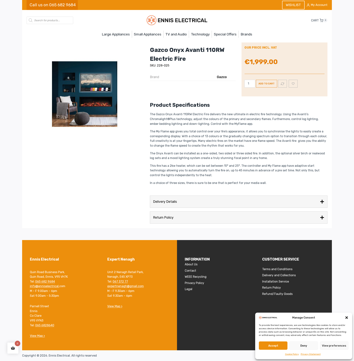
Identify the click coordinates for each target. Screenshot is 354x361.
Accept (273, 345)
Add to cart (266, 83)
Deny (303, 345)
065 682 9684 (45, 281)
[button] (346, 317)
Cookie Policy (292, 354)
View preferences (334, 345)
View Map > (37, 336)
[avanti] (82, 93)
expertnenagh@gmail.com (125, 286)
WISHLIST (293, 5)
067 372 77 (120, 281)
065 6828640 (44, 325)
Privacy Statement (311, 354)
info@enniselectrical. (44, 286)
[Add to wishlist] (293, 84)
